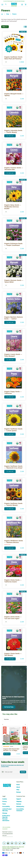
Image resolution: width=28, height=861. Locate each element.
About (18, 787)
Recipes (18, 792)
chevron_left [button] (3, 724)
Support (18, 799)
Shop (7, 14)
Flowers (14, 14)
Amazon (14, 848)
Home (18, 784)
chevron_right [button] (25, 724)
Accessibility (6, 806)
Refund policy (20, 806)
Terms (4, 804)
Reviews (18, 804)
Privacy (4, 801)
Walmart (7, 849)
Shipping (18, 801)
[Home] (14, 4)
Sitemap (4, 813)
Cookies (4, 799)
